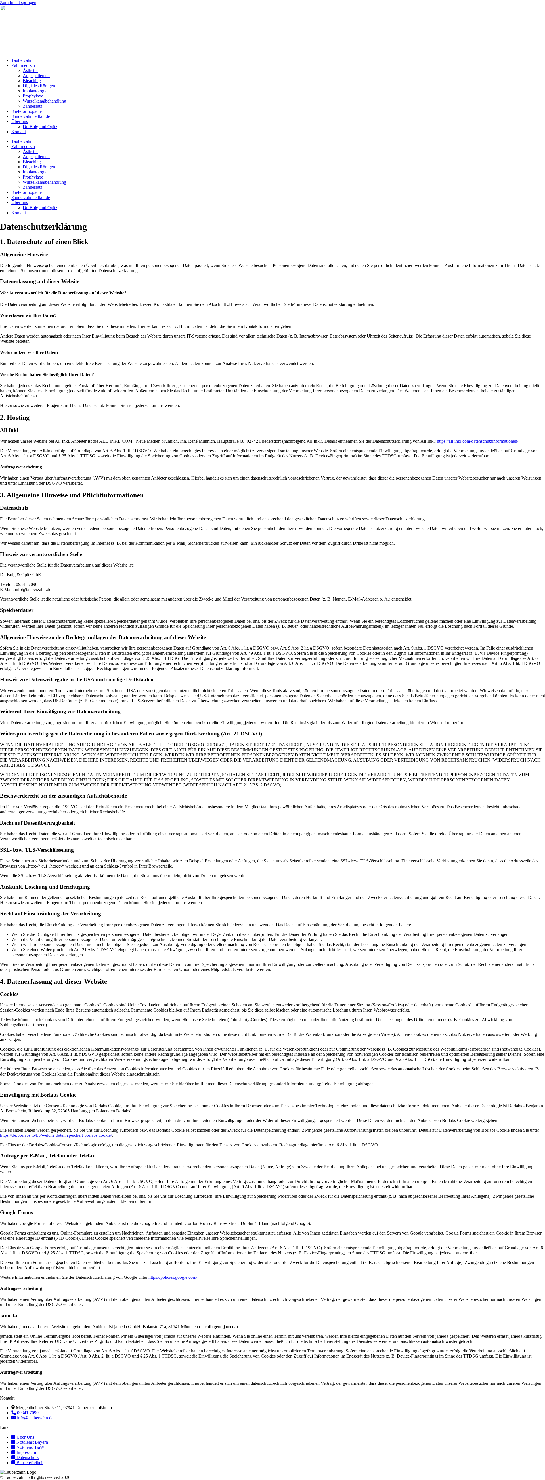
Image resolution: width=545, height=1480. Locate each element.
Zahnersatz (32, 106)
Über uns (19, 121)
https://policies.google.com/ (172, 1277)
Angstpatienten (36, 75)
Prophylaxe (33, 96)
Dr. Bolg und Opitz (40, 126)
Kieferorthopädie (26, 111)
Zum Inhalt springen (18, 2)
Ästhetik (30, 70)
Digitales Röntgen (39, 85)
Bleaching (32, 80)
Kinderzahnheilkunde (30, 116)
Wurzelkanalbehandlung (44, 101)
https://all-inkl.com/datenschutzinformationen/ (477, 441)
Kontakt (18, 131)
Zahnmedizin (23, 65)
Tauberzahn (21, 60)
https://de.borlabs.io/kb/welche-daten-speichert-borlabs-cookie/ (56, 1135)
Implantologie (35, 90)
